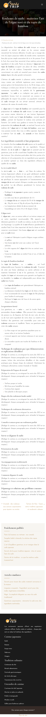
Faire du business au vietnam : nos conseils (19, 535)
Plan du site (23, 715)
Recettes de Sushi (8, 40)
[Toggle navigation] (42, 4)
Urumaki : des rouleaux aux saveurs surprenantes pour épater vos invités (12, 506)
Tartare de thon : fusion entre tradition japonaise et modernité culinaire (34, 506)
